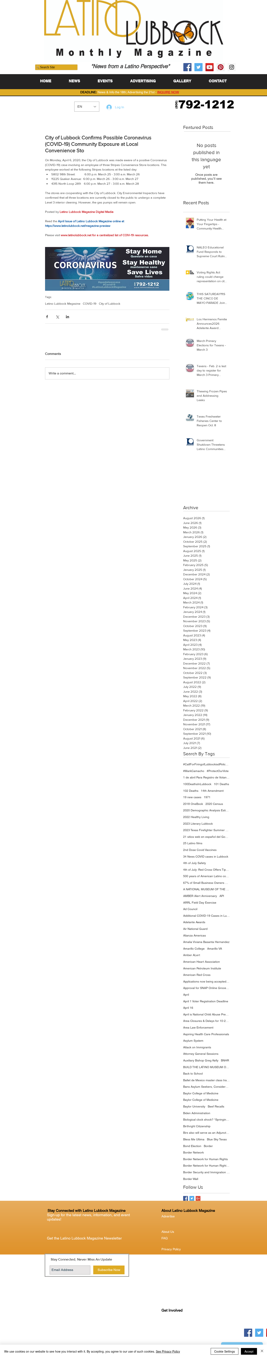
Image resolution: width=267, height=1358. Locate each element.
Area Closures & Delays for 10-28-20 (206, 1021)
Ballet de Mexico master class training (206, 1080)
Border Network (193, 1152)
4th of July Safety (194, 863)
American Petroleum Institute (202, 968)
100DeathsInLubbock (197, 784)
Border (208, 1146)
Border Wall (190, 1179)
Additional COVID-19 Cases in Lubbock (206, 915)
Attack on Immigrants (197, 1047)
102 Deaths (190, 790)
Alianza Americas (194, 935)
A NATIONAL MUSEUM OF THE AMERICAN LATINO (206, 889)
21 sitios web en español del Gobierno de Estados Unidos (206, 836)
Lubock (175, 1327)
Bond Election (192, 1146)
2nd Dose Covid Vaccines (200, 850)
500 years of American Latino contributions (206, 876)
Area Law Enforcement (198, 1027)
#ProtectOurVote (218, 771)
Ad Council (190, 909)
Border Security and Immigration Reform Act (206, 1172)
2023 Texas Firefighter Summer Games (206, 830)
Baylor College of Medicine (200, 1093)
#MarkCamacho (193, 771)
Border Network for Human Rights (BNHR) (206, 1165)
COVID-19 (89, 303)
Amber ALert (191, 955)
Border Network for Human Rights (205, 1159)
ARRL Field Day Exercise (199, 902)
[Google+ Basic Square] (198, 1198)
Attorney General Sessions (200, 1053)
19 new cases (192, 797)
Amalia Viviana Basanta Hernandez (206, 942)
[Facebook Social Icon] (187, 67)
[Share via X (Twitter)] (57, 317)
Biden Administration (196, 1113)
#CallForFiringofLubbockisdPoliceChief (206, 764)
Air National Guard (195, 928)
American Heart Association (201, 961)
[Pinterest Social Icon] (221, 67)
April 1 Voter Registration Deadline (205, 1001)
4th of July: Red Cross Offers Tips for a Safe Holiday (206, 869)
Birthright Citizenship (196, 1126)
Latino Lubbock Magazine (62, 303)
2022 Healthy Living (196, 817)
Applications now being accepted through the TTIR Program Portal (206, 981)
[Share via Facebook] (47, 317)
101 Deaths (221, 784)
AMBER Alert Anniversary (200, 896)
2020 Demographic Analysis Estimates (206, 810)
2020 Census (214, 804)
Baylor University (194, 1106)
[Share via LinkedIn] (67, 317)
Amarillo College (194, 948)
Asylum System (193, 1040)
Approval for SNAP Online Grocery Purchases (206, 988)
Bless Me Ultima (193, 1139)
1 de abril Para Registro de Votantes (206, 777)
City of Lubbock (109, 303)
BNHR (225, 1060)
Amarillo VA (214, 948)
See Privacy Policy (168, 1351)
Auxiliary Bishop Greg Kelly (200, 1060)
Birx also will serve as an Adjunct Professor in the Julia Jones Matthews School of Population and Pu (206, 1132)
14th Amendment (212, 790)
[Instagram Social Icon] (232, 67)
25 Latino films (192, 843)
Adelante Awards (194, 922)
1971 (207, 797)
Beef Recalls (216, 1106)
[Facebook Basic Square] (185, 1198)
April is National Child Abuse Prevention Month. (206, 1014)
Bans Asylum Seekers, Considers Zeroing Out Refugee (206, 1086)
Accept (248, 1351)
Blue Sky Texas (217, 1139)
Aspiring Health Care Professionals (206, 1034)
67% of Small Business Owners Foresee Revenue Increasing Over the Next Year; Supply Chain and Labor (206, 882)
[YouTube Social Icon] (209, 67)
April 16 (188, 1007)
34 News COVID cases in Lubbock (205, 856)
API (221, 896)
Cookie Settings (224, 1351)
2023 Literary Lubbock (198, 823)
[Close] (261, 1351)
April (186, 994)
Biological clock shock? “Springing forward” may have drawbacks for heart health (206, 1119)
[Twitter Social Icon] (198, 67)
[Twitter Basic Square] (191, 1198)
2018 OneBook (193, 804)
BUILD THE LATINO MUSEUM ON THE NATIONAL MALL (206, 1067)
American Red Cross (196, 974)
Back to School (193, 1073)
